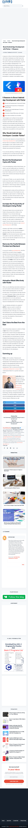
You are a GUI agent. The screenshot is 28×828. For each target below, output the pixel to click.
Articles (5, 52)
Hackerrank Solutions (8, 436)
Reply (23, 564)
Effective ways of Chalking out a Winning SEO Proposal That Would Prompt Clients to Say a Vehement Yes (12, 523)
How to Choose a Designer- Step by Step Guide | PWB (14, 505)
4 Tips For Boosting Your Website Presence (12, 487)
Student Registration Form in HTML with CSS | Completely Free (16, 732)
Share (15, 405)
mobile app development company (11, 369)
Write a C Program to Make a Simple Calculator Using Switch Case (17, 757)
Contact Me (15, 820)
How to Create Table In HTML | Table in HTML (17, 720)
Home (3, 820)
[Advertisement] (14, 24)
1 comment (20, 52)
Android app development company (19, 387)
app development (16, 250)
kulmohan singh (11, 537)
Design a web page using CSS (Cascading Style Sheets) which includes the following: (16, 727)
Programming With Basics (14, 826)
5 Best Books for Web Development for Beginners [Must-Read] (13, 470)
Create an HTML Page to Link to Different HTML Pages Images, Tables (17, 738)
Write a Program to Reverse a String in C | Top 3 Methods (17, 713)
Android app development (9, 141)
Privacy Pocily (23, 820)
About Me (9, 820)
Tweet (15, 402)
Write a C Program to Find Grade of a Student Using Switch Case (17, 745)
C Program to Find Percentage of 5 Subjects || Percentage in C (16, 751)
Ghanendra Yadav (15, 428)
